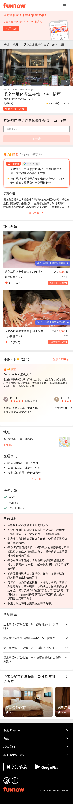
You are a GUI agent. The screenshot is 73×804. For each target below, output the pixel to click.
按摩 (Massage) (27, 89)
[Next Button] (67, 676)
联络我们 (9, 746)
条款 (6, 738)
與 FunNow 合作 (13, 755)
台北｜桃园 (11, 44)
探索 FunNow (11, 730)
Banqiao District (10, 89)
